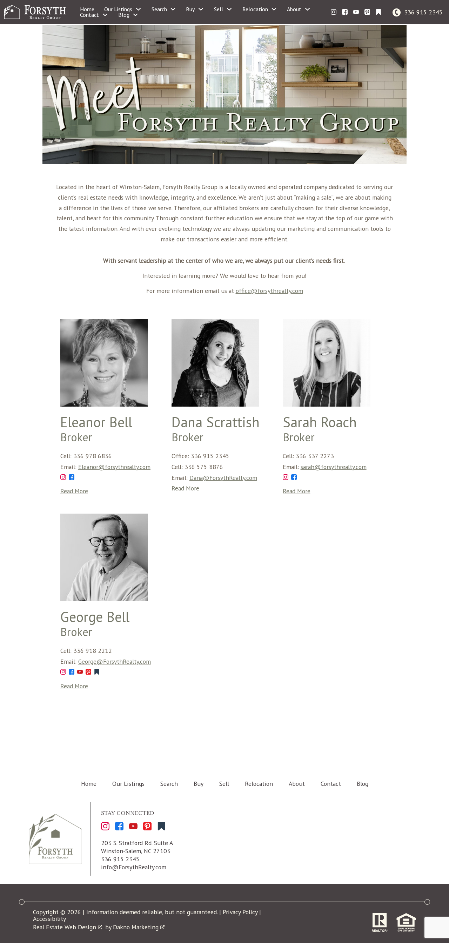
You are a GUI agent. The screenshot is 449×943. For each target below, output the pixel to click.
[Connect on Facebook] (345, 12)
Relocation (259, 784)
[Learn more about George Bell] (104, 599)
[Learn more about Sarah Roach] (326, 404)
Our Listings (128, 784)
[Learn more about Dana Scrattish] (215, 404)
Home (87, 9)
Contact (331, 784)
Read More (74, 491)
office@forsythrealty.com (269, 291)
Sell (224, 784)
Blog (362, 784)
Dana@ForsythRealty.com (223, 478)
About (297, 784)
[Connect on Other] (378, 12)
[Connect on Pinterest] (367, 12)
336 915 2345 (120, 859)
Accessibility (49, 919)
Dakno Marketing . (139, 927)
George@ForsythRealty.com (114, 661)
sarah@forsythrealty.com (334, 467)
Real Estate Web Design (65, 927)
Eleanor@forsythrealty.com (114, 467)
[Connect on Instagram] (333, 12)
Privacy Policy (240, 912)
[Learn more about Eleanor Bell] (104, 404)
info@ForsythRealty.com (133, 867)
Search (169, 784)
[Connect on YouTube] (356, 12)
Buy (198, 784)
